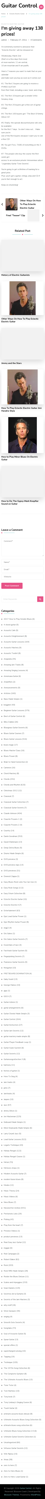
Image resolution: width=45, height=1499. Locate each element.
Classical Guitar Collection (15, 802)
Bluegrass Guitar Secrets (14, 727)
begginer (7, 704)
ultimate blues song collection (16, 1425)
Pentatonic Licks (11, 1213)
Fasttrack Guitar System (14, 950)
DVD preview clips (11, 865)
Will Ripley (8, 1454)
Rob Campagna (10, 1253)
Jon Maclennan (10, 1116)
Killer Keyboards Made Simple (16, 1128)
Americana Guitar (11, 676)
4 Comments (36, 40)
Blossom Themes (11, 1494)
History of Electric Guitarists (15, 275)
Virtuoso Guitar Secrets (14, 1448)
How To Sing (9, 1076)
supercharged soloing (13, 1351)
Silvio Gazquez (10, 1311)
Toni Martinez (9, 1391)
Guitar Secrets (10, 1053)
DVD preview (9, 859)
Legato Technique (11, 1145)
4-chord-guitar (10, 624)
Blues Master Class (12, 750)
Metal (6, 1162)
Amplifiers (8, 682)
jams (6, 1088)
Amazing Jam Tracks (12, 664)
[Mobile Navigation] (41, 7)
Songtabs (8, 1328)
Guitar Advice (9, 1002)
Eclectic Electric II (11, 905)
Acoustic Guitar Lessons (14, 642)
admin (4, 40)
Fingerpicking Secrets (13, 956)
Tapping (7, 1356)
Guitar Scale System (12, 1048)
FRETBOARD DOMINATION (16, 973)
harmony (7, 1065)
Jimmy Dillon (9, 1111)
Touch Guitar (9, 1408)
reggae (7, 1248)
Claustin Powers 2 (11, 825)
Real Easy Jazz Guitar (13, 1242)
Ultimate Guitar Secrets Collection (18, 1436)
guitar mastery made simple (15, 1036)
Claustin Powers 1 (11, 819)
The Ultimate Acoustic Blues (16, 1379)
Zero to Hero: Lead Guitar (14, 1476)
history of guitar (10, 1070)
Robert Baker (9, 1259)
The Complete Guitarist (14, 1373)
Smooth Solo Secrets (13, 1322)
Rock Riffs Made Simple (14, 1271)
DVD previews (10, 870)
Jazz (5, 1105)
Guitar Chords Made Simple (15, 1013)
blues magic (9, 745)
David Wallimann (11, 842)
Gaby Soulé (8, 979)
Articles (7, 693)
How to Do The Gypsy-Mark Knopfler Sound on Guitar (20, 502)
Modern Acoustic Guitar (14, 1173)
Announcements (10, 687)
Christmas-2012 (11, 790)
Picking (7, 1219)
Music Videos (9, 1196)
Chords (7, 779)
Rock (6, 1265)
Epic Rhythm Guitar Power (15, 922)
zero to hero (9, 1465)
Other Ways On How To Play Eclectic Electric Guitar (20, 320)
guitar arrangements (12, 1007)
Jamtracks (8, 1093)
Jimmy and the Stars (11, 363)
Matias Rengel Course (13, 1156)
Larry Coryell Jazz (11, 1133)
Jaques (6, 1099)
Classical (7, 796)
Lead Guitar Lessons (12, 1139)
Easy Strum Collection (13, 893)
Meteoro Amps (10, 1168)
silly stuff (8, 1305)
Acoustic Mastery (11, 647)
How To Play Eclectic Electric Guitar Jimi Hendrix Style (21, 409)
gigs (5, 990)
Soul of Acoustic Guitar (13, 1333)
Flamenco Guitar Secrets (14, 962)
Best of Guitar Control (13, 716)
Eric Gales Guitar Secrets (14, 939)
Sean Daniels (9, 1288)
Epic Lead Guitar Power (14, 916)
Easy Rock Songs (11, 887)
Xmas (6, 1459)
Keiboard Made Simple (13, 1122)
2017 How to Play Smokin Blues (18, 619)
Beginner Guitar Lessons (14, 710)
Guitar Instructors (11, 1025)
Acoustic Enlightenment (14, 636)
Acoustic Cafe (9, 630)
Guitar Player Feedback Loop (16, 1042)
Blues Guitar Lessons (13, 739)
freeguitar (8, 967)
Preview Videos (10, 1231)
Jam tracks (8, 1082)
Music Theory (9, 1190)
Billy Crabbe (9, 722)
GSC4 (6, 996)
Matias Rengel (10, 1150)
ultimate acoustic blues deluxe (17, 1414)
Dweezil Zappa (10, 876)
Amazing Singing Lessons (14, 670)
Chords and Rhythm (12, 784)
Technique (8, 1362)
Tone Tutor (8, 1385)
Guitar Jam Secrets (11, 1030)
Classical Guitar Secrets (14, 807)
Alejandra (8, 659)
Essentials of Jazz (11, 945)
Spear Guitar (9, 1339)
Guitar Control (19, 5)
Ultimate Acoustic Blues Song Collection (21, 1419)
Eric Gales (8, 933)
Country (7, 830)
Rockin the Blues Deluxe (14, 1276)
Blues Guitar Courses (12, 733)
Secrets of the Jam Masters (15, 1299)
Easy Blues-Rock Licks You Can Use (19, 882)
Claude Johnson (10, 813)
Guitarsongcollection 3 (13, 1059)
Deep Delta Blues (11, 847)
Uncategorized (10, 1442)
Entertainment (10, 910)
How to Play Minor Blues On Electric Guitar (19, 458)
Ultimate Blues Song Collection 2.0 (19, 1431)
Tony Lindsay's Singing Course (16, 1402)
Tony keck (8, 1396)
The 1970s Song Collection (15, 1368)
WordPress (36, 1494)
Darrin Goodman (10, 836)
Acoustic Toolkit (11, 653)
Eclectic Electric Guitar (12, 24)
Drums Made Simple (12, 853)
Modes (7, 1185)
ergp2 (6, 928)
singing (6, 1316)
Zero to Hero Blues (12, 1471)
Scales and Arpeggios (13, 1282)
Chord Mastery (10, 773)
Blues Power (9, 756)
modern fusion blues (12, 1179)
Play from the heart (12, 1225)
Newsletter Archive (12, 1208)
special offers (9, 1345)
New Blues (8, 1202)
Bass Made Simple (12, 699)
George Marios (10, 985)
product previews (11, 1236)
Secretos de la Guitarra (13, 1293)
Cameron (7, 767)
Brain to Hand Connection (14, 762)
